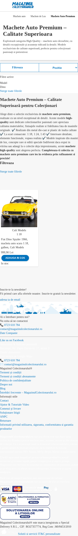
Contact (4, 400)
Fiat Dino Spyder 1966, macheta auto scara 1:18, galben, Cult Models (15, 243)
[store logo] (23, 5)
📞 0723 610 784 (10, 325)
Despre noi (6, 384)
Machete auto (19, 16)
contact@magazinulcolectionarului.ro (21, 329)
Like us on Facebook (12, 340)
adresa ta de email (10, 299)
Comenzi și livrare (10, 408)
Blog (2, 388)
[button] (36, 192)
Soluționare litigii (10, 412)
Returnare (5, 420)
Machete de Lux (38, 16)
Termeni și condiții (10, 372)
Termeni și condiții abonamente (18, 376)
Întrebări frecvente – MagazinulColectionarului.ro (28, 392)
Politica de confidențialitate (15, 380)
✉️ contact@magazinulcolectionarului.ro (23, 364)
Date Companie (8, 333)
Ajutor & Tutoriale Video (14, 404)
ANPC (3, 416)
